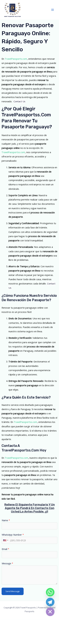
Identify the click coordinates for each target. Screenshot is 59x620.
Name (6, 520)
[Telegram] (50, 602)
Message (7, 563)
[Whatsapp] (50, 592)
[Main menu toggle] (52, 9)
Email (5, 549)
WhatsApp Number (13, 534)
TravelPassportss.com (13, 152)
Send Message (13, 591)
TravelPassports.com (16, 58)
